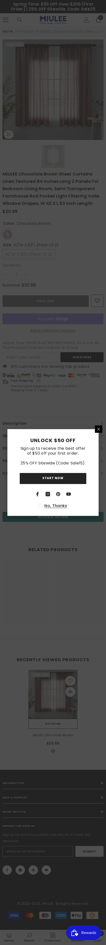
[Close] (98, 429)
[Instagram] (48, 494)
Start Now (52, 478)
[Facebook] (37, 494)
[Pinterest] (58, 494)
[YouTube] (68, 494)
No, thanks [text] (55, 506)
